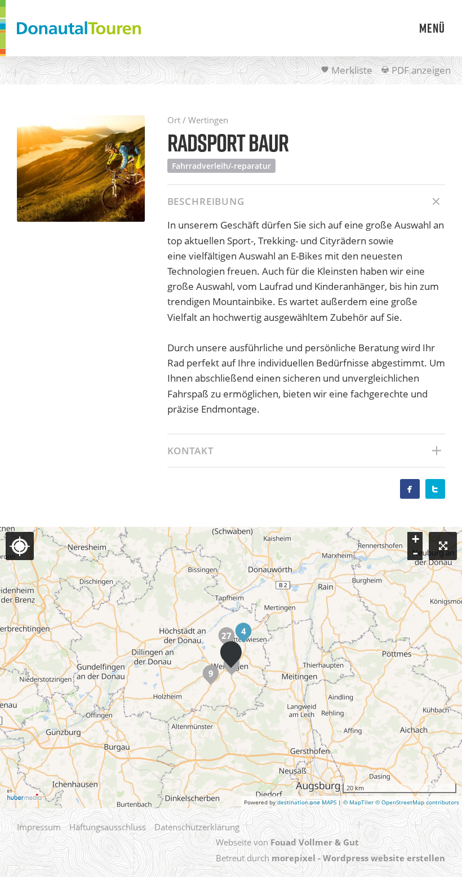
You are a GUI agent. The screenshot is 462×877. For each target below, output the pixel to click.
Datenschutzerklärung (196, 827)
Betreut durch (330, 857)
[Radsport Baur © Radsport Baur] (81, 168)
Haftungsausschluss (107, 827)
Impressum (39, 827)
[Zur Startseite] (79, 28)
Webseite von (287, 842)
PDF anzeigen (420, 70)
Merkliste (350, 70)
